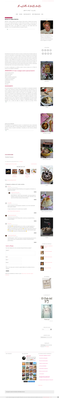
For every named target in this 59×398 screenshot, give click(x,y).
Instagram (47, 0)
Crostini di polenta (33, 163)
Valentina (9, 223)
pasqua (11, 180)
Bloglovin (50, 0)
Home (17, 14)
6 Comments (21, 161)
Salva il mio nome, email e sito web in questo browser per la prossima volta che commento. (20, 268)
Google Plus (48, 0)
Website (7, 262)
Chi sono (20, 14)
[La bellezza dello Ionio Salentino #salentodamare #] (27, 363)
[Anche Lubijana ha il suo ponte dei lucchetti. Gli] (23, 374)
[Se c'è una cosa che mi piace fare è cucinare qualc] (31, 367)
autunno (8, 180)
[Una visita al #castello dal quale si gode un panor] (34, 374)
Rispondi (35, 199)
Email (53, 0)
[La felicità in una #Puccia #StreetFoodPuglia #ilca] (31, 363)
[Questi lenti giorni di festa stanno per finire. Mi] (31, 371)
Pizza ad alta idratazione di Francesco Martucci (14, 175)
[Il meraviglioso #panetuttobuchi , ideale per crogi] (27, 371)
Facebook (44, 0)
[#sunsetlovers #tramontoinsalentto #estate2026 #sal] (23, 363)
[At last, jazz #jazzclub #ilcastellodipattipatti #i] (34, 378)
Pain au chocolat (8, 174)
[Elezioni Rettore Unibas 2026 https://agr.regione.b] (27, 367)
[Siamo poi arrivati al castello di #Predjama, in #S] (27, 378)
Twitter (42, 0)
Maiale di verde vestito (11, 19)
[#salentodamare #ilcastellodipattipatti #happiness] (23, 367)
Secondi (14, 180)
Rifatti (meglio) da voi (36, 14)
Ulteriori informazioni (46, 397)
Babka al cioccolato (21, 174)
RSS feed (51, 54)
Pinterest (45, 0)
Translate (47, 346)
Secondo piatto (10, 17)
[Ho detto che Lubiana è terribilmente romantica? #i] (31, 374)
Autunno (6, 17)
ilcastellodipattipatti (15, 192)
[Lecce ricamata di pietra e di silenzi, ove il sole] (34, 363)
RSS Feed (51, 0)
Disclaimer (40, 385)
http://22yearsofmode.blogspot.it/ (14, 211)
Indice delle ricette (27, 14)
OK (50, 397)
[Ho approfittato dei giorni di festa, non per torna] (34, 371)
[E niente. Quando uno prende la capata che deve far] (23, 371)
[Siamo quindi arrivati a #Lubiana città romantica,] (23, 378)
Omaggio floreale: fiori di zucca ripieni (11, 163)
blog (42, 14)
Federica (9, 186)
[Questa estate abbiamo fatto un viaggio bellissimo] (31, 378)
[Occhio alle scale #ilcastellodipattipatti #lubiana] (27, 374)
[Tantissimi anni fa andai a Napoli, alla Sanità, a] (34, 367)
